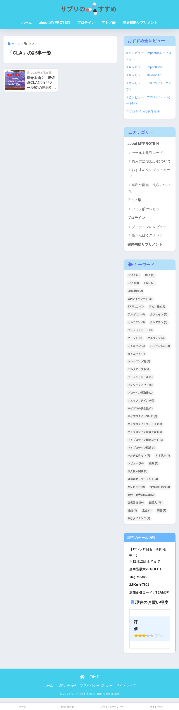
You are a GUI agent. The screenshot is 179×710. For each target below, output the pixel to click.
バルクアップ (138, 369)
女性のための (160, 486)
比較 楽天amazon (141, 494)
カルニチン (136, 322)
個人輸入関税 (137, 471)
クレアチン (158, 322)
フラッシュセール (140, 377)
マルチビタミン (139, 455)
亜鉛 (153, 463)
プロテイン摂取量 (140, 392)
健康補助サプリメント (140, 22)
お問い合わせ (66, 685)
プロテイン (86, 22)
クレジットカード (140, 330)
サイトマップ (126, 685)
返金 (146, 510)
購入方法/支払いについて (151, 161)
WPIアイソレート (140, 298)
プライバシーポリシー (96, 685)
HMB (149, 283)
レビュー (136, 463)
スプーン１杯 (160, 345)
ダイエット (136, 353)
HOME (92, 676)
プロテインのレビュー (149, 227)
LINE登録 (135, 290)
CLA (149, 275)
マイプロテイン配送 (141, 447)
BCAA (133, 275)
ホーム (26, 22)
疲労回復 (136, 502)
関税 (161, 510)
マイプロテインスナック (145, 424)
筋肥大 (155, 502)
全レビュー (136, 486)
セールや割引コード (147, 153)
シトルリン (136, 345)
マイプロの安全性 (140, 408)
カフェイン (158, 314)
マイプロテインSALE (142, 416)
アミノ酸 (109, 22)
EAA (133, 283)
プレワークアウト (140, 384)
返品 (132, 510)
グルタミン (156, 338)
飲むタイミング (139, 518)
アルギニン (136, 314)
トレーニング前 (139, 361)
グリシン (135, 338)
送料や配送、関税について (149, 188)
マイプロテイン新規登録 (145, 432)
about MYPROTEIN (54, 22)
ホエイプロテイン (141, 400)
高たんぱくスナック (147, 235)
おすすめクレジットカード (149, 173)
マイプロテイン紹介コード (145, 439)
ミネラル (162, 455)
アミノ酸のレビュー (147, 209)
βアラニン (136, 306)
